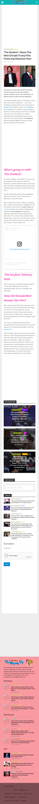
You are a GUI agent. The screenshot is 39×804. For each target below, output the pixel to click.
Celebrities (14, 685)
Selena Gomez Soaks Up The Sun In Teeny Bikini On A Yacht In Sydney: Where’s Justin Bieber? (23, 688)
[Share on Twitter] (1, 206)
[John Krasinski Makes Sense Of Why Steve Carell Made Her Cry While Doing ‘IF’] (7, 501)
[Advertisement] (19, 27)
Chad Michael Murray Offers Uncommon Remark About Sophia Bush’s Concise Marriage (22, 765)
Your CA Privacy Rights (12, 801)
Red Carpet (19, 771)
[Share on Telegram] (1, 226)
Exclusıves (14, 729)
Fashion (13, 719)
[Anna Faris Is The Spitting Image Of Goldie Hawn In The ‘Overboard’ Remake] (7, 741)
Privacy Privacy (17, 794)
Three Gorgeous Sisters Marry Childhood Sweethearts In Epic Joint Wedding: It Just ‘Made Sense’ (22, 722)
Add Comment (16, 726)
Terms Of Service (10, 797)
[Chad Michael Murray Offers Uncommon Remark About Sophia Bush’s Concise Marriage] (7, 763)
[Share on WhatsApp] (1, 222)
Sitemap (23, 801)
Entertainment (9, 49)
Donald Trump (8, 107)
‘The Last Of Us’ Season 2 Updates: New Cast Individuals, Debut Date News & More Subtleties (19, 439)
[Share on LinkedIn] (1, 214)
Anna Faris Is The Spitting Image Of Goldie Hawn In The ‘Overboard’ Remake (22, 741)
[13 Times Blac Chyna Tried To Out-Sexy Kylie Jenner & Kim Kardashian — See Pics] (7, 707)
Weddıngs (19, 719)
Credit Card (7, 548)
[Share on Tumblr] (1, 218)
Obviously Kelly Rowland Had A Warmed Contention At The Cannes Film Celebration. (22, 775)
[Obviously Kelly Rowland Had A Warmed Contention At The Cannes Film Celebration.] (7, 774)
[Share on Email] (1, 229)
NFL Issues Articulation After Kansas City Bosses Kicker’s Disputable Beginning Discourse (19, 415)
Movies (16, 49)
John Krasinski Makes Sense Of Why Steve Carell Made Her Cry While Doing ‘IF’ (23, 501)
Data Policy (28, 794)
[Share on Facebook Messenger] (1, 233)
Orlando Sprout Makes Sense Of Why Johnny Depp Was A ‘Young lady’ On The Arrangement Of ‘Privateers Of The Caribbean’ (22, 536)
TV (24, 433)
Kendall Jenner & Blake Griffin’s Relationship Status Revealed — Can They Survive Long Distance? (22, 732)
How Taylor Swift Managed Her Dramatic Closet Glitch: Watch (22, 755)
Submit (7, 564)
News (19, 685)
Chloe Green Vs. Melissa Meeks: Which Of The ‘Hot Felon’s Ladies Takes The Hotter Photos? (22, 698)
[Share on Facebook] (1, 203)
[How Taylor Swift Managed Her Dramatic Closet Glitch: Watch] (7, 755)
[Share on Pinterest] (1, 210)
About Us (7, 794)
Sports (25, 409)
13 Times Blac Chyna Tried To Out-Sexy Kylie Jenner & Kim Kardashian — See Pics (22, 707)
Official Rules (21, 797)
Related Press (8, 329)
